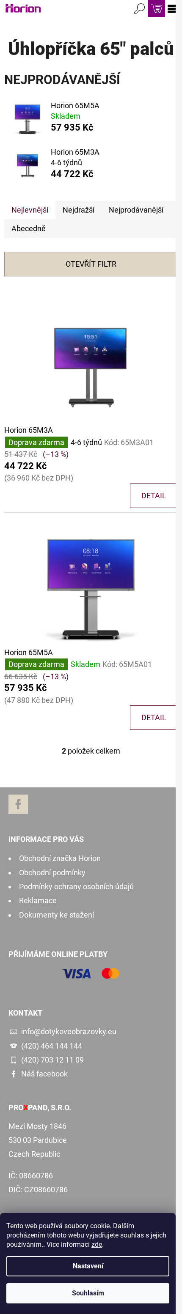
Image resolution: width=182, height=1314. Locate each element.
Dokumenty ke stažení (56, 914)
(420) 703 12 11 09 (52, 1059)
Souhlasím (88, 1293)
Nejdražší (78, 209)
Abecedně (28, 228)
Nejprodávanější (136, 209)
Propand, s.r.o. (39, 1108)
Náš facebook (44, 1073)
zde (96, 1244)
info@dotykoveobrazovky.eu (68, 1031)
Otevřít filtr (91, 264)
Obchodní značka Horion (60, 858)
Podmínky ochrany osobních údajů (76, 886)
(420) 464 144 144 (51, 1045)
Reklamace (38, 900)
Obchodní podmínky (52, 872)
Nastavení (88, 1266)
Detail (153, 495)
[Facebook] (18, 804)
